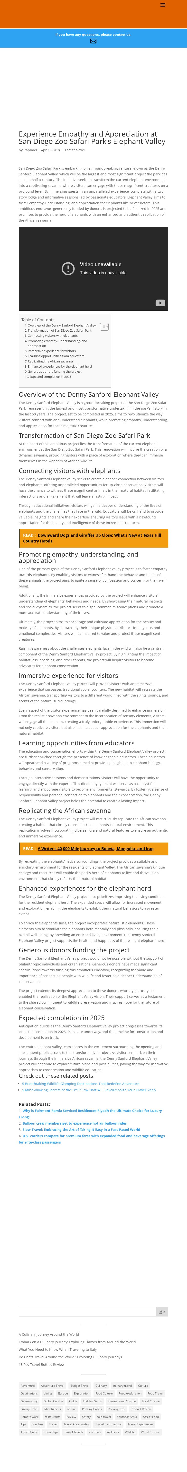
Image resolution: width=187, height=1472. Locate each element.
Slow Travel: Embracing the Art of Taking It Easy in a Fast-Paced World (81, 1129)
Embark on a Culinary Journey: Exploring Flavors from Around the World (77, 1342)
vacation (95, 1432)
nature (71, 1409)
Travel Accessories (76, 1424)
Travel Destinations (108, 1424)
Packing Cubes (92, 1409)
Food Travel (155, 1393)
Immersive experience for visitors (52, 351)
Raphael (30, 150)
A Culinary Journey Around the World (49, 1334)
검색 (162, 1311)
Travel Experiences (140, 1424)
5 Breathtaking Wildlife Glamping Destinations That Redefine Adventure (80, 1083)
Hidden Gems (92, 1401)
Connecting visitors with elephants (53, 336)
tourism (37, 1424)
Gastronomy (29, 1401)
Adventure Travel (52, 1386)
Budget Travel (79, 1386)
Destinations (29, 1393)
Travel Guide (29, 1432)
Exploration (81, 1393)
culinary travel (122, 1386)
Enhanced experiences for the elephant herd (60, 366)
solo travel (104, 1417)
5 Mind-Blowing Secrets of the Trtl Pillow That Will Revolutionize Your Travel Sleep (89, 1090)
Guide (73, 1401)
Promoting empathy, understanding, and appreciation (57, 343)
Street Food (151, 1417)
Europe (63, 1393)
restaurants (52, 1417)
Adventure (28, 1386)
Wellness (113, 1432)
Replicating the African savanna (50, 361)
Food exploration (130, 1393)
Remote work (29, 1417)
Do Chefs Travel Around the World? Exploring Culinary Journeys (70, 1357)
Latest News (75, 150)
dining (48, 1393)
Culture (143, 1386)
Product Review (141, 1409)
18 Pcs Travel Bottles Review (42, 1364)
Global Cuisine (53, 1401)
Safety (86, 1417)
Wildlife (130, 1432)
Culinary (101, 1386)
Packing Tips (116, 1409)
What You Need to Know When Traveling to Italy (58, 1349)
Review (71, 1417)
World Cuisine (150, 1432)
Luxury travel (29, 1409)
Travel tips (51, 1432)
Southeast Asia (127, 1417)
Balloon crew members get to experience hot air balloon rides (75, 1123)
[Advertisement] (93, 96)
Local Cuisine (151, 1401)
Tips (23, 1424)
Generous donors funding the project (55, 372)
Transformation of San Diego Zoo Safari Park (60, 330)
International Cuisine (122, 1401)
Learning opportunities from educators (56, 356)
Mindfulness (52, 1409)
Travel (53, 1424)
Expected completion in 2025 (50, 377)
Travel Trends (73, 1432)
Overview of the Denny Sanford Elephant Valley (62, 325)
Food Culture (104, 1393)
